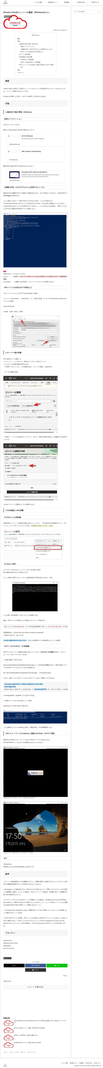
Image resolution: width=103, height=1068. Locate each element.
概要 (18, 38)
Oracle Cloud (8, 958)
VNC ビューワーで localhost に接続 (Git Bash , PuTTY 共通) (36, 64)
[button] (35, 970)
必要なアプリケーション (28, 46)
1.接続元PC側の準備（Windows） (29, 44)
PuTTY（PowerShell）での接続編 (30, 62)
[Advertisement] (35, 1002)
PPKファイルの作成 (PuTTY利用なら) (32, 51)
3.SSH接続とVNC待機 (25, 57)
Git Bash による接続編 (27, 59)
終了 (22, 67)
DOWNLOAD (88, 1063)
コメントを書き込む (35, 987)
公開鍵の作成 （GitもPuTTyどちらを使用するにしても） (37, 49)
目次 (33, 35)
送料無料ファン (74, 1063)
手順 (18, 41)
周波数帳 (81, 1063)
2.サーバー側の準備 (24, 54)
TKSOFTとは (97, 1063)
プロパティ (20, 72)
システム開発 (64, 1063)
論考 (18, 70)
